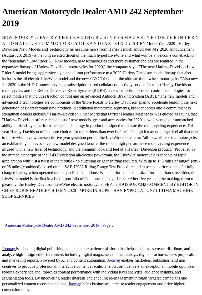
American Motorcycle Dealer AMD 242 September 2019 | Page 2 (59, 225)
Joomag (9, 248)
